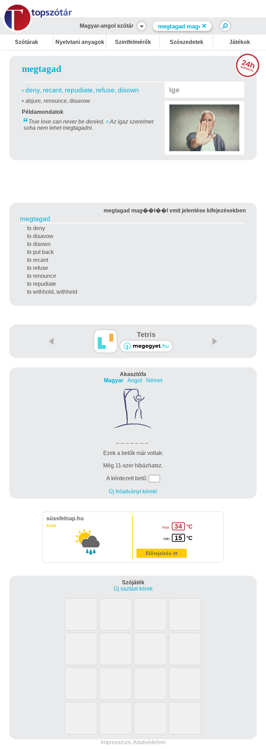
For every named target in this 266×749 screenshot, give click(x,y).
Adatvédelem (149, 742)
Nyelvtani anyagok (79, 42)
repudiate (79, 90)
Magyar (113, 380)
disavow (80, 101)
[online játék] (146, 346)
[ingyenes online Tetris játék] (105, 341)
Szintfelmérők (133, 42)
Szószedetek (186, 42)
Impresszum (116, 742)
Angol (134, 380)
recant (52, 90)
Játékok (239, 42)
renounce (55, 101)
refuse (105, 90)
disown (128, 90)
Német (154, 380)
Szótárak (26, 42)
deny (32, 90)
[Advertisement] (133, 180)
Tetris (146, 334)
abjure (33, 101)
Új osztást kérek (133, 589)
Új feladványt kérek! (133, 491)
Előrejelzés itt (162, 553)
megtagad (35, 218)
